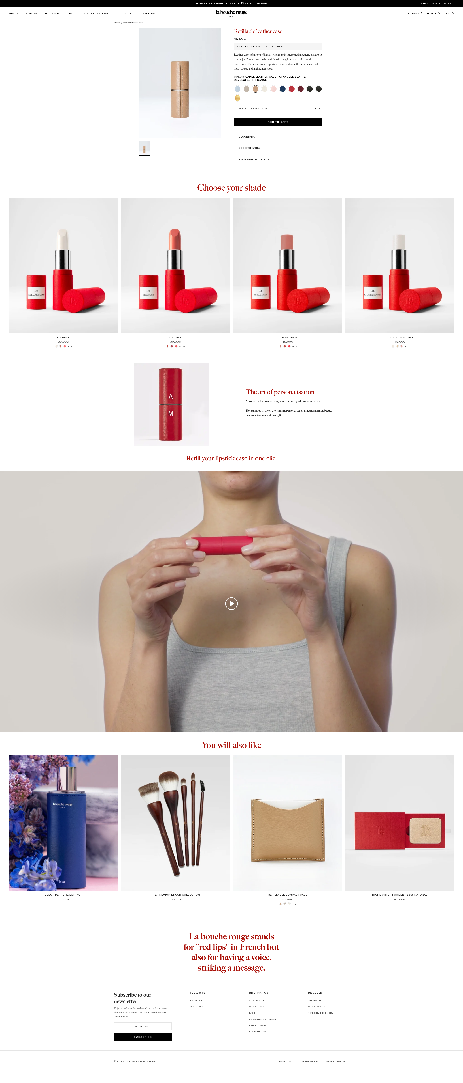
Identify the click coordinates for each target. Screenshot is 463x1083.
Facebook (196, 1001)
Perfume (32, 13)
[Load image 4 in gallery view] (180, 83)
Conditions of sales (262, 1019)
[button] (231, 603)
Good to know (249, 148)
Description (248, 137)
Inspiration (147, 13)
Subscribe (143, 1037)
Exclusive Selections (96, 13)
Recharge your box (253, 160)
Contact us (256, 1001)
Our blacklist (317, 1007)
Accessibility (257, 1031)
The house (125, 13)
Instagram (196, 1007)
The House (315, 1001)
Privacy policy (258, 1025)
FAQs (252, 1013)
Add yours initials (252, 109)
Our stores (256, 1007)
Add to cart (278, 122)
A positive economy (320, 1013)
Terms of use (310, 1061)
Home (117, 22)
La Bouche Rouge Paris (140, 1061)
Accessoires (53, 13)
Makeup (14, 13)
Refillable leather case (133, 22)
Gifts (72, 13)
